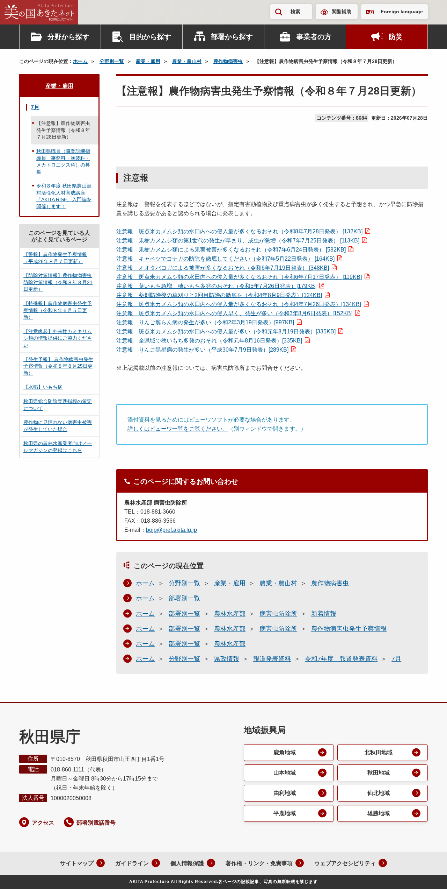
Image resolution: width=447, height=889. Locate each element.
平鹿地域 (284, 813)
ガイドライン (132, 863)
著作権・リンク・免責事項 (259, 863)
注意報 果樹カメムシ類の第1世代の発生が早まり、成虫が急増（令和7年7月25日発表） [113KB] (237, 241)
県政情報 (226, 658)
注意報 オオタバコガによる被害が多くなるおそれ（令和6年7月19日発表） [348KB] (222, 268)
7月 (396, 658)
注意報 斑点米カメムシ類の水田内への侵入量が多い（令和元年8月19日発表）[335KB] (226, 331)
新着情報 (323, 613)
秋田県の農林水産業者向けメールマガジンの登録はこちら (57, 446)
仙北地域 (378, 793)
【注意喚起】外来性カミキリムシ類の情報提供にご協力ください (57, 338)
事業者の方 (313, 37)
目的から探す (150, 37)
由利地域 (284, 793)
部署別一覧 (184, 598)
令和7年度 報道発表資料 (341, 658)
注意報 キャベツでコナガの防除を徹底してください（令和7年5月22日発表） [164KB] (225, 259)
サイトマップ (77, 863)
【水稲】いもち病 (43, 387)
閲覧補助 (341, 11)
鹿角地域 (284, 752)
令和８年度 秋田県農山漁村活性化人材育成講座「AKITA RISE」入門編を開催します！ (63, 196)
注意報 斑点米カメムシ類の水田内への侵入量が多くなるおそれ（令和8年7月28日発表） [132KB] (239, 231)
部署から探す (232, 37)
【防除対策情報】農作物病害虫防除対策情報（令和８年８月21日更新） (58, 282)
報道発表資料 (272, 658)
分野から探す (68, 37)
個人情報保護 (187, 863)
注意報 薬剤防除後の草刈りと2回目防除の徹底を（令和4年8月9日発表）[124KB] (219, 295)
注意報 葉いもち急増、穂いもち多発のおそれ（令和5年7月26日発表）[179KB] (216, 286)
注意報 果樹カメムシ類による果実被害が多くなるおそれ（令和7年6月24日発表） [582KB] (231, 250)
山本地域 (284, 773)
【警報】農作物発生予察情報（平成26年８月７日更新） (55, 258)
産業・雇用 (148, 61)
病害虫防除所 (278, 613)
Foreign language (402, 11)
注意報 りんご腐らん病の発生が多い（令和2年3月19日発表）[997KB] (205, 322)
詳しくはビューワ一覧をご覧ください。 (177, 429)
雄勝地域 (378, 813)
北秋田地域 (379, 752)
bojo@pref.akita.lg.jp (171, 530)
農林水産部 (230, 613)
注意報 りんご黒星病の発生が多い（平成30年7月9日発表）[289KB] (202, 350)
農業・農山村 (186, 61)
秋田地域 (378, 773)
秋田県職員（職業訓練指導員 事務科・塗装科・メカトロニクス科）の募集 (63, 161)
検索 (295, 11)
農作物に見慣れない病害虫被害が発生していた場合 (57, 425)
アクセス (43, 823)
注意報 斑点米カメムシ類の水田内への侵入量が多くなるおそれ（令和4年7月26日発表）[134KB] (238, 304)
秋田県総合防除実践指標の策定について (57, 404)
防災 (396, 37)
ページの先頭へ (427, 874)
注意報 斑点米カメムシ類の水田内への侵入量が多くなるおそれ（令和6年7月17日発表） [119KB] (239, 277)
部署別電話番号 (96, 823)
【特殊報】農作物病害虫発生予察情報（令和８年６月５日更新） (57, 310)
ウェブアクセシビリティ (345, 863)
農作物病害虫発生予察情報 (349, 628)
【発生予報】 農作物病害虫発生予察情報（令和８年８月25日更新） (58, 366)
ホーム (80, 61)
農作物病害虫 (228, 61)
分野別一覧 (112, 61)
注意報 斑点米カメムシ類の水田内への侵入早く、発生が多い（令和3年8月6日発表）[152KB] (234, 313)
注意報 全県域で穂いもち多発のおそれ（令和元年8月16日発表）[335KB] (209, 341)
